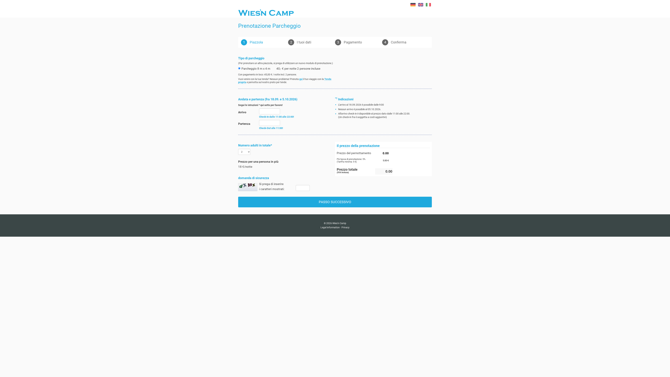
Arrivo (242, 112)
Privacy (345, 227)
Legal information (330, 227)
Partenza (244, 123)
